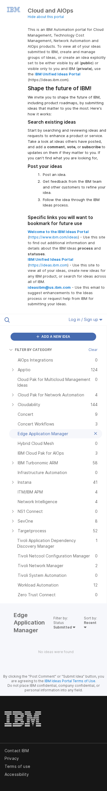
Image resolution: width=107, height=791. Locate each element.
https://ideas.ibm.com (48, 265)
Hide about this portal (46, 17)
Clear (93, 350)
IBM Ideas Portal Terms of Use (70, 681)
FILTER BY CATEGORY (33, 350)
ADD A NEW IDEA (55, 336)
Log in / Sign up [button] (84, 319)
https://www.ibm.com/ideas (53, 237)
